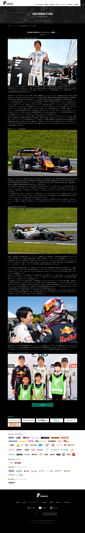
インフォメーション (14, 25)
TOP (9, 25)
